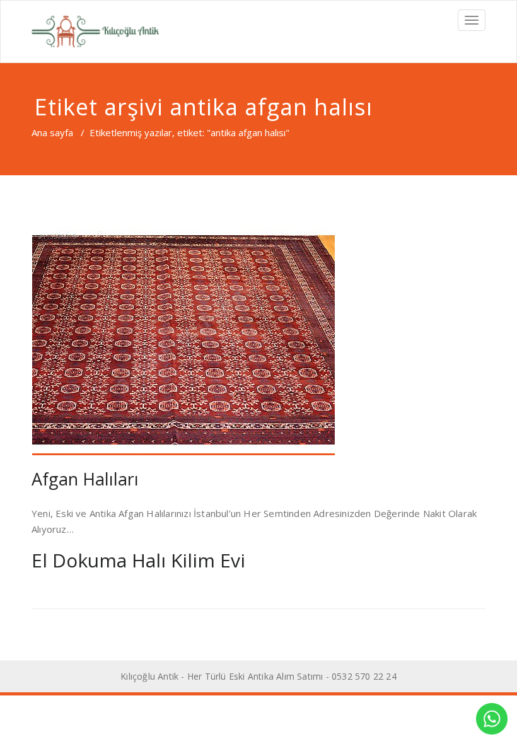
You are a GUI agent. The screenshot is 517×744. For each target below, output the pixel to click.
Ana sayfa (52, 132)
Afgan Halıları (85, 479)
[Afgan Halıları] (258, 340)
